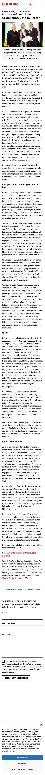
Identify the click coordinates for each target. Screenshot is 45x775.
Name (5, 612)
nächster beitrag (33, 590)
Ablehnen (22, 763)
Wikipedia (18, 572)
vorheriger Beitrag (13, 590)
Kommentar (8, 634)
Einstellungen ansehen (22, 770)
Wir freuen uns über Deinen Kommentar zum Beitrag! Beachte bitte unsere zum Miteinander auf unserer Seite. (21, 666)
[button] (42, 725)
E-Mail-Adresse (9, 623)
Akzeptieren (22, 757)
